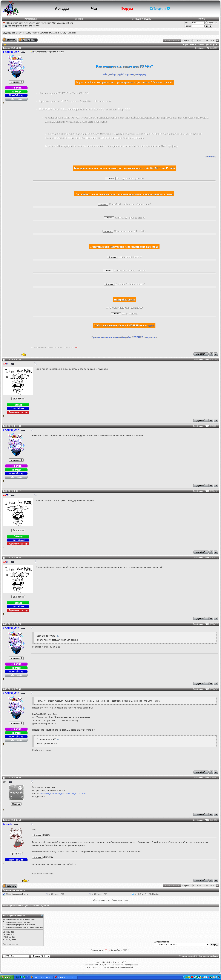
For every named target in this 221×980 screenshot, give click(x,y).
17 (204, 40)
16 (200, 40)
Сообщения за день (141, 19)
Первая (185, 40)
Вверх (215, 956)
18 (207, 40)
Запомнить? (213, 22)
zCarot (135, 964)
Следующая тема (119, 900)
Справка (79, 19)
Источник (210, 156)
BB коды (6, 932)
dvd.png (124, 74)
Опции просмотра (206, 44)
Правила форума (10, 944)
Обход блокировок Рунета (17, 894)
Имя (187, 22)
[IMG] (5, 937)
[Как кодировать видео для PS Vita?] (5, 44)
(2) (28, 880)
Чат (94, 8)
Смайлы (6, 934)
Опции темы (188, 44)
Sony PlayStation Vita (45, 22)
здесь (151, 325)
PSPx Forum (199, 956)
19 (210, 40)
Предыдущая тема (102, 900)
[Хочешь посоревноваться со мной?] (16, 82)
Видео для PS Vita (65, 22)
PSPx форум (11, 22)
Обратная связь (186, 956)
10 (197, 40)
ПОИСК (201, 19)
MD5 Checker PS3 (56, 894)
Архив (209, 956)
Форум (127, 8)
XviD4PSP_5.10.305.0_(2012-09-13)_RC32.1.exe (63, 793)
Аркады (62, 8)
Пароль (188, 26)
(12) (27, 354)
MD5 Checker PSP (99, 894)
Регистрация (31, 19)
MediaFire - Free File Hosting (147, 894)
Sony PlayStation (26, 22)
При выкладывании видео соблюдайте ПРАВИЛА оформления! (124, 337)
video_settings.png (111, 74)
